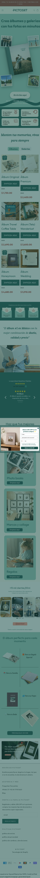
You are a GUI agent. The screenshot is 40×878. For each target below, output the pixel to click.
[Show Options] (37, 438)
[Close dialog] (38, 428)
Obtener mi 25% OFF (29, 448)
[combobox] (29, 438)
